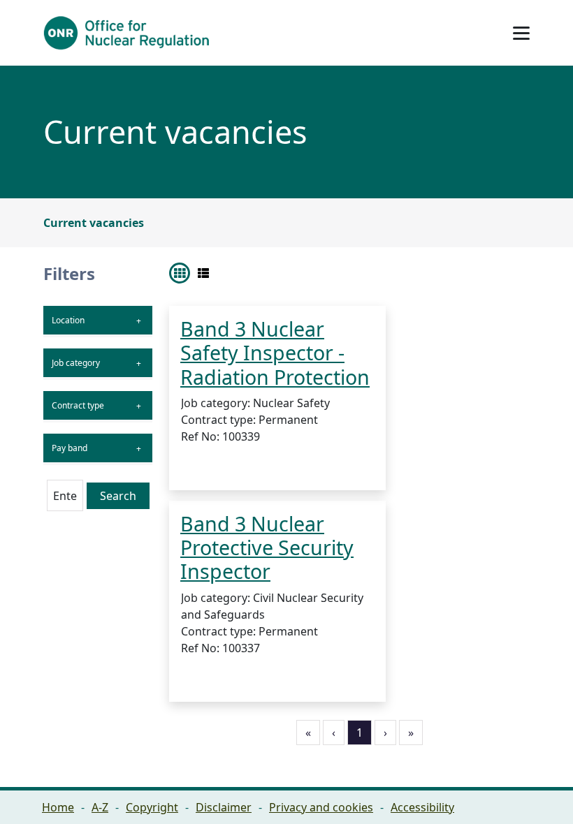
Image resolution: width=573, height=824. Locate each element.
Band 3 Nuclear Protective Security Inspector (267, 547)
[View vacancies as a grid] (179, 273)
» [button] (411, 732)
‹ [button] (333, 732)
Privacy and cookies (321, 807)
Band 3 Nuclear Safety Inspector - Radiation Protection (275, 352)
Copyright (152, 807)
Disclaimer (224, 807)
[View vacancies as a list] (203, 273)
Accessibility (422, 807)
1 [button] (359, 732)
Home (58, 807)
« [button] (308, 732)
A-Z (100, 807)
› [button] (385, 732)
